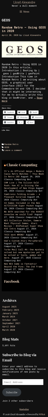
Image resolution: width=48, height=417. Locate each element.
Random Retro (11, 144)
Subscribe (11, 392)
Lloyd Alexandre (24, 2)
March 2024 (8, 316)
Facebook (11, 281)
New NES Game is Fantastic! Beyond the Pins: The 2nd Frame (23, 265)
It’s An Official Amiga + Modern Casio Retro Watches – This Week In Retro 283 (24, 174)
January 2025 (10, 313)
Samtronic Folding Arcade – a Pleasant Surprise (22, 195)
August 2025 (9, 306)
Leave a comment (13, 150)
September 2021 (11, 323)
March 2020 (8, 329)
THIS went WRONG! (14, 234)
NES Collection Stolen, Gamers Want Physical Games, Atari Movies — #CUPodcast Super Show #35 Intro (23, 224)
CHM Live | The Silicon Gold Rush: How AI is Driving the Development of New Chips (21, 185)
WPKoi (42, 414)
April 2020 (8, 326)
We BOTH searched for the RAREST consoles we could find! (24, 213)
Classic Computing (22, 164)
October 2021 (10, 320)
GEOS (6, 147)
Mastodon (24, 409)
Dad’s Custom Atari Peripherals (23, 240)
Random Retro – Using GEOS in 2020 (24, 29)
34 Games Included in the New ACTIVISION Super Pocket (22, 204)
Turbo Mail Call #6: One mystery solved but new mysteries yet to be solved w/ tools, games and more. (24, 253)
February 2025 (10, 309)
